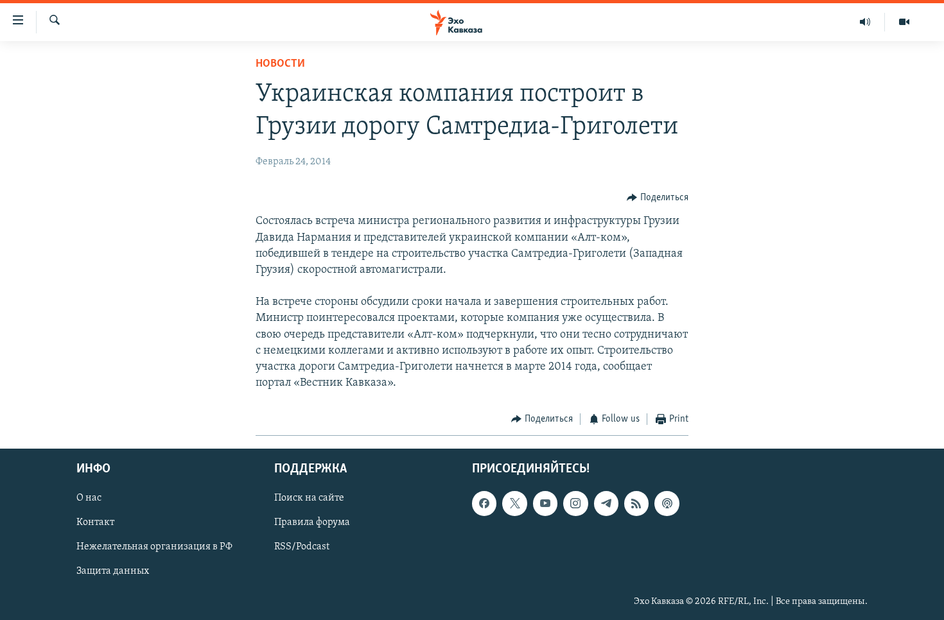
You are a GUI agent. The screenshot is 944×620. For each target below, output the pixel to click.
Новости (280, 64)
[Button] (657, 197)
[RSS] (636, 503)
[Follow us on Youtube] (545, 503)
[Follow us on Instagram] (575, 503)
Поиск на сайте (309, 498)
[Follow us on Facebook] (484, 503)
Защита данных (112, 571)
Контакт (95, 522)
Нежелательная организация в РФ (154, 547)
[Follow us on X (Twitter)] (514, 503)
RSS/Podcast (301, 547)
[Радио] (865, 22)
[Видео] (904, 22)
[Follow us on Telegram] (606, 503)
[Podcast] (666, 503)
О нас (88, 498)
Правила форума (312, 522)
